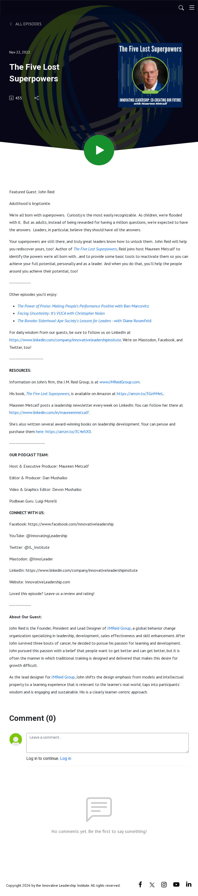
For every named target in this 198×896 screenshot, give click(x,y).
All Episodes (28, 23)
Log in (65, 758)
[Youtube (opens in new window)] (176, 884)
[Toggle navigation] (192, 7)
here (39, 431)
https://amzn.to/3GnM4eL (140, 393)
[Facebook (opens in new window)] (140, 884)
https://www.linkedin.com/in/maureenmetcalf (49, 412)
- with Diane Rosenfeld (84, 320)
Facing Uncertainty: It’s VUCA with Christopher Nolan (61, 313)
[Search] (181, 7)
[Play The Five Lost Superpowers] (99, 150)
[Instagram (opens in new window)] (164, 884)
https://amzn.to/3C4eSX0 (68, 431)
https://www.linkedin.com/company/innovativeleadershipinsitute (65, 339)
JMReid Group (119, 628)
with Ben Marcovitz (131, 305)
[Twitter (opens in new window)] (152, 884)
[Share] (37, 98)
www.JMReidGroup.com (120, 381)
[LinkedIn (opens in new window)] (189, 884)
